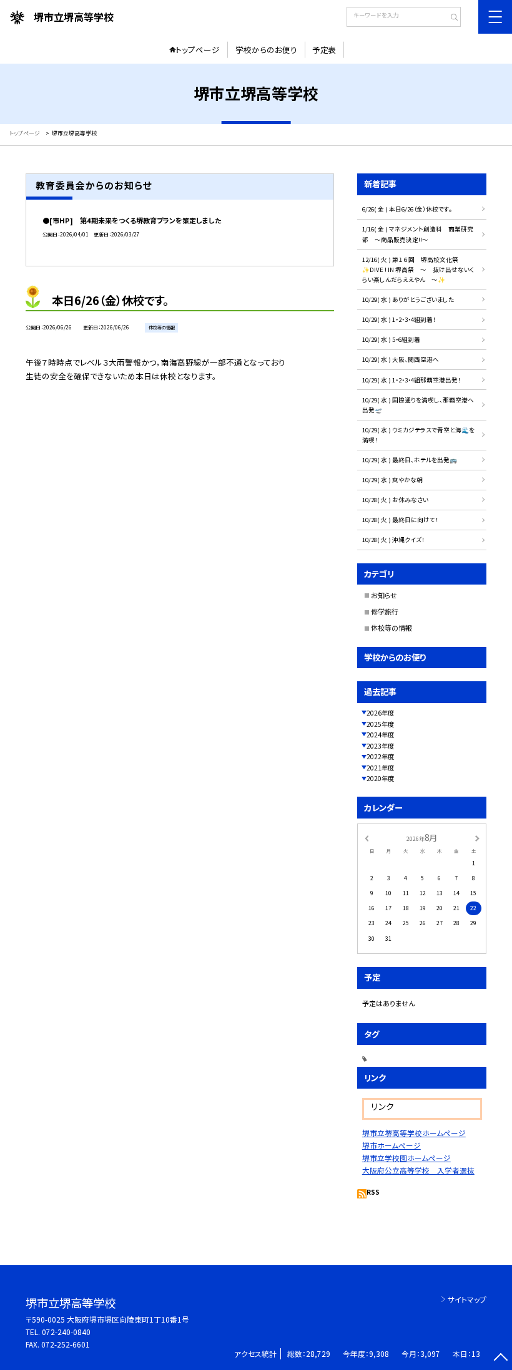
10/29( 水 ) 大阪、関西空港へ (400, 359)
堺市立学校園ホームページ (406, 1157)
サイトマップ (467, 1299)
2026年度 (380, 712)
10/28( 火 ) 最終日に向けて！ (400, 519)
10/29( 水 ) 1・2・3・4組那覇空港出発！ (411, 380)
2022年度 (380, 756)
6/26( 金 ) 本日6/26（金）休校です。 (407, 209)
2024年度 (380, 734)
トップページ (197, 50)
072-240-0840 (66, 1331)
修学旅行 (384, 611)
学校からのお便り (266, 50)
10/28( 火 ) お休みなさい (395, 499)
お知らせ (384, 595)
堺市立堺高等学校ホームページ (414, 1132)
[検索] (450, 18)
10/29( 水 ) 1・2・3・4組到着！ (399, 319)
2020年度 (380, 778)
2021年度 (380, 767)
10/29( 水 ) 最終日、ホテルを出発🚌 (409, 459)
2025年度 (380, 724)
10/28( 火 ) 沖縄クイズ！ (393, 539)
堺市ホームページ (391, 1145)
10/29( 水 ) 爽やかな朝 (392, 479)
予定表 (324, 50)
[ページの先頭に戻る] (500, 1358)
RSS (373, 1192)
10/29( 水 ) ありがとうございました (408, 299)
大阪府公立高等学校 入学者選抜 (418, 1170)
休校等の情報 (391, 628)
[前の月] (366, 837)
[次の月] (477, 837)
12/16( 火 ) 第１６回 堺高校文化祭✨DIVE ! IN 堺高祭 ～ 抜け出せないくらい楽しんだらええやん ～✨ (418, 269)
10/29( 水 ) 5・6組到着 (391, 339)
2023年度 (380, 746)
